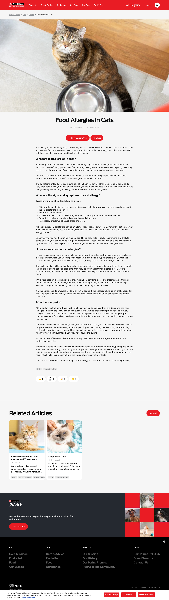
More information (28, 598)
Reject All (128, 595)
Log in (148, 5)
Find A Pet (98, 5)
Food (12, 562)
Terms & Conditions (138, 587)
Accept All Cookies (146, 595)
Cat (24, 15)
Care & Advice (47, 5)
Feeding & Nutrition (50, 369)
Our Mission (90, 554)
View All (153, 413)
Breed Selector (143, 558)
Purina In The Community (99, 566)
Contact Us (141, 562)
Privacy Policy (154, 587)
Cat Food (74, 5)
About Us (33, 5)
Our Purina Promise (95, 562)
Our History (90, 558)
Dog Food (86, 5)
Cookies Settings (111, 595)
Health (31, 15)
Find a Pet (15, 558)
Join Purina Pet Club (147, 554)
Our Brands (61, 5)
